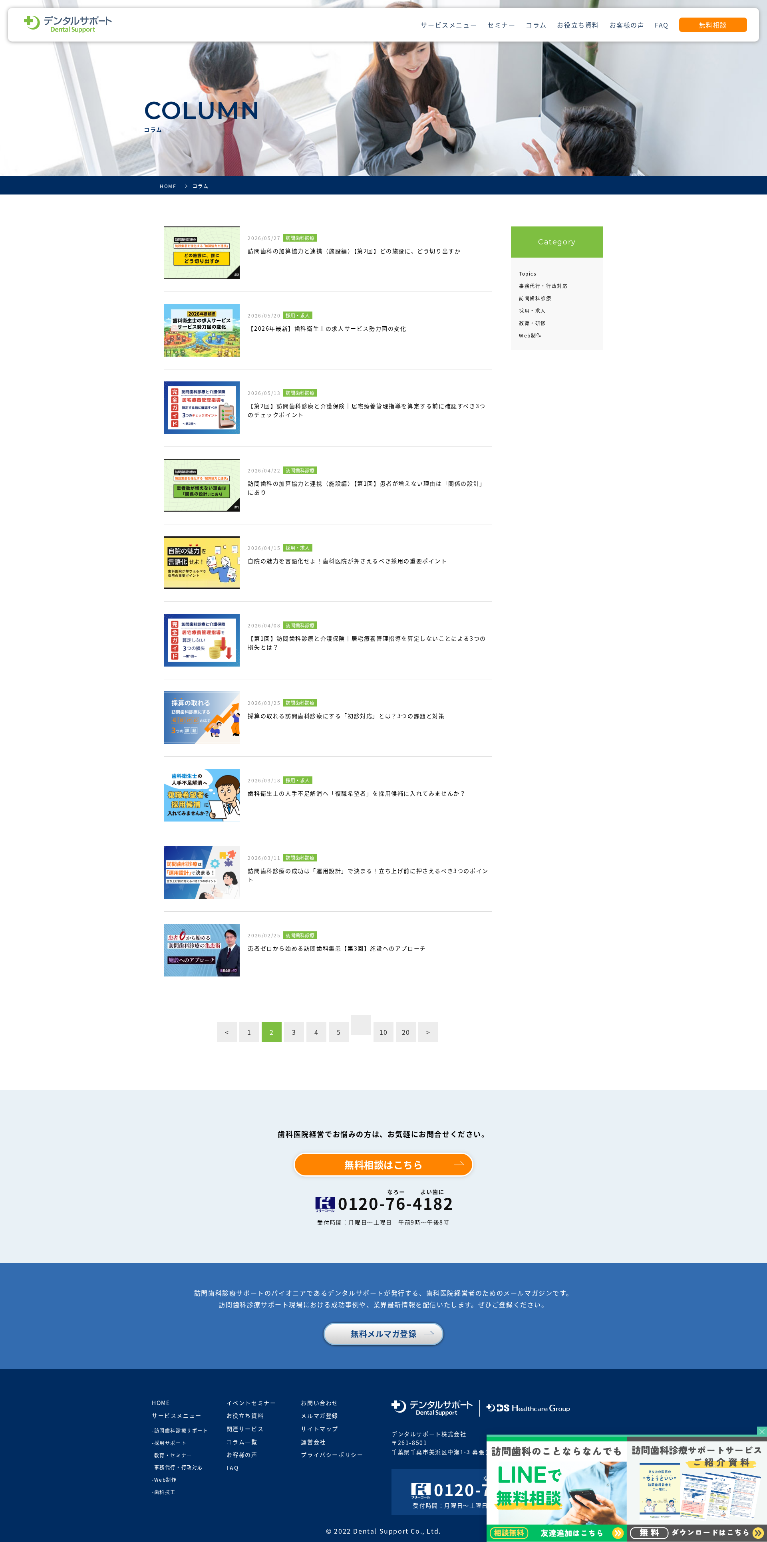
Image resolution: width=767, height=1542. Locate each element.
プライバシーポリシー (332, 1455)
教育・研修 (532, 323)
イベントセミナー (251, 1403)
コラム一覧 (242, 1442)
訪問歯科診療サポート (181, 1430)
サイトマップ (319, 1429)
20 (406, 1032)
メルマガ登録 (319, 1415)
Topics (528, 273)
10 (384, 1032)
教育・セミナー (173, 1455)
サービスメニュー (449, 25)
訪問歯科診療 (535, 298)
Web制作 (530, 335)
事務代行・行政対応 (543, 285)
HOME (161, 1403)
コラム (536, 25)
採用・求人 (532, 310)
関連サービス (245, 1429)
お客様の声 (627, 25)
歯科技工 (165, 1491)
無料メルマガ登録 (383, 1334)
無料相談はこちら (383, 1164)
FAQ (662, 25)
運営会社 (313, 1442)
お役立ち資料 (578, 25)
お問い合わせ (319, 1403)
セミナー (501, 25)
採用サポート (170, 1442)
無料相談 (713, 25)
